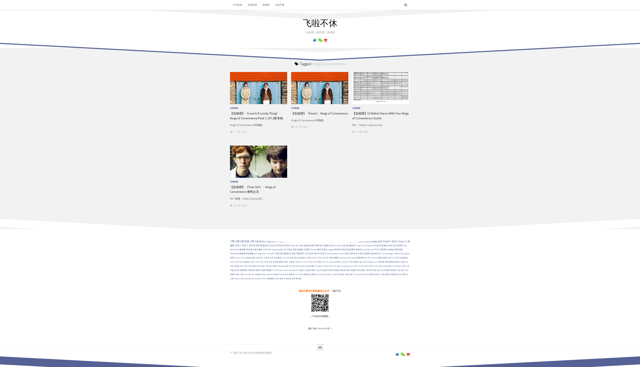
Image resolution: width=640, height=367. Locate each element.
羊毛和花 (287, 279)
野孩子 (395, 241)
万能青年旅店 (363, 241)
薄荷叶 (233, 258)
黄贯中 (275, 266)
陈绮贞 (262, 241)
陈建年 (303, 258)
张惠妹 (337, 270)
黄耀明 (336, 258)
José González (300, 266)
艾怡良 (341, 274)
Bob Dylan (244, 266)
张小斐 (291, 266)
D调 (252, 241)
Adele (317, 270)
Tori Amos (286, 258)
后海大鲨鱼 (257, 249)
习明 (265, 258)
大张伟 (335, 274)
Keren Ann (294, 245)
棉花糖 (243, 249)
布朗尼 (356, 262)
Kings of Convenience (365, 245)
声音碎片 (386, 241)
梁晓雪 (269, 270)
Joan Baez (258, 253)
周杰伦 (359, 249)
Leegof (331, 249)
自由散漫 (404, 258)
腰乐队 (353, 245)
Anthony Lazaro (328, 262)
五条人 (238, 245)
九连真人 (377, 274)
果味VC (259, 270)
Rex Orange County (371, 262)
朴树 (317, 245)
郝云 (292, 258)
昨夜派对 (384, 249)
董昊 (281, 279)
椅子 (286, 262)
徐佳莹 (275, 274)
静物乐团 (392, 262)
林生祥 (344, 249)
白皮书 (397, 258)
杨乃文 (378, 253)
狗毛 (322, 253)
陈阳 (264, 270)
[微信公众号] (320, 40)
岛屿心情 (348, 274)
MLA (241, 262)
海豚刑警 (360, 258)
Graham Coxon (338, 253)
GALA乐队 (288, 249)
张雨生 (237, 266)
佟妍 (295, 249)
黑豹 (313, 270)
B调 (257, 245)
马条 (398, 270)
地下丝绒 (252, 266)
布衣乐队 (259, 258)
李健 (298, 253)
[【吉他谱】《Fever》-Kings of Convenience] (319, 88)
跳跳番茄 (270, 279)
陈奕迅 (337, 249)
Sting (326, 266)
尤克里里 (277, 258)
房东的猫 (324, 270)
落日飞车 (239, 274)
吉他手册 (279, 4)
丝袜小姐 (376, 270)
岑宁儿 (376, 249)
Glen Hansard (273, 249)
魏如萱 (242, 253)
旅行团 (279, 253)
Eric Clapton (318, 266)
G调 (237, 241)
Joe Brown (345, 262)
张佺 (358, 270)
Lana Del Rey (249, 279)
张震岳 (400, 245)
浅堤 (390, 266)
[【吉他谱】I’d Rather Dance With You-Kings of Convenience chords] (381, 88)
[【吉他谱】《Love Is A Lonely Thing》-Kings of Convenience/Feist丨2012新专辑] (258, 88)
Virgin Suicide (239, 279)
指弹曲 (266, 4)
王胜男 (307, 249)
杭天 (322, 245)
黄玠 (402, 270)
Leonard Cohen (261, 279)
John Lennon (337, 245)
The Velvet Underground (342, 266)
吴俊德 (257, 274)
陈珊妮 (374, 241)
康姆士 (281, 262)
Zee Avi (329, 274)
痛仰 (319, 249)
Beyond (281, 266)
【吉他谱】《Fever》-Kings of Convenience (319, 113)
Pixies (354, 266)
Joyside (252, 262)
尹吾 (351, 262)
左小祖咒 (360, 253)
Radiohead (234, 253)
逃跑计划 (328, 245)
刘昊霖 (308, 270)
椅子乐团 (400, 262)
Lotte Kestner (293, 270)
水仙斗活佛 (368, 274)
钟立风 (269, 266)
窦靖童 (381, 262)
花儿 (361, 262)
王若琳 (293, 253)
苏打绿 (252, 245)
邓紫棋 (353, 270)
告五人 (245, 245)
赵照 (253, 258)
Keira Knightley (404, 254)
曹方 (302, 253)
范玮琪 (369, 270)
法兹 (270, 262)
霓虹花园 (399, 249)
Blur (366, 258)
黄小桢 (270, 258)
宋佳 (266, 262)
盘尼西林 (351, 249)
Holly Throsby (317, 258)
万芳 (307, 253)
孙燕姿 (391, 249)
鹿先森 (343, 270)
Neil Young (267, 253)
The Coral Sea (358, 274)
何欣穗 (298, 279)
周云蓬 (249, 249)
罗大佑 (272, 245)
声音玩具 (280, 245)
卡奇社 (319, 262)
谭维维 (393, 270)
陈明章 (387, 270)
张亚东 (325, 249)
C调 (232, 241)
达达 (302, 245)
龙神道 (246, 262)
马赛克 (291, 262)
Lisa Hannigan (387, 253)
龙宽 (293, 279)
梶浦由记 (307, 274)
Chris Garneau (249, 274)
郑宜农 (287, 245)
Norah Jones (351, 258)
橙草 (313, 274)
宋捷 (331, 258)
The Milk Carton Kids (280, 270)
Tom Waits (299, 274)
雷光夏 (275, 262)
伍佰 (394, 245)
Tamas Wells (283, 274)
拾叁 (312, 253)
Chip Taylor (260, 262)
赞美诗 (291, 274)
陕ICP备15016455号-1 (320, 328)
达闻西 (300, 249)
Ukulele (313, 249)
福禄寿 (307, 245)
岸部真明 (251, 270)
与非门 (263, 266)
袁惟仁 (363, 270)
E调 (242, 241)
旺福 (376, 245)
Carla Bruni (299, 262)
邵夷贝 (233, 274)
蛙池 (390, 245)
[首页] (315, 40)
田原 (286, 266)
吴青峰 (379, 258)
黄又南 (297, 258)
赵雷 (380, 241)
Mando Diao (382, 266)
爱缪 (387, 262)
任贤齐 (237, 270)
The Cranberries (310, 262)
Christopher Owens (399, 266)
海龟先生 (264, 245)
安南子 (302, 270)
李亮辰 (331, 270)
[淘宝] (325, 40)
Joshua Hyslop (321, 274)
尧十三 (391, 258)
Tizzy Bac (342, 258)
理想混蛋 (394, 274)
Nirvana (328, 253)
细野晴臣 (244, 270)
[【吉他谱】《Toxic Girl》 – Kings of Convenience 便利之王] (258, 162)
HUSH (330, 266)
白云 (406, 270)
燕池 (372, 253)
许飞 (274, 253)
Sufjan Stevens (266, 274)
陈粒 (348, 270)
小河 (265, 249)
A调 (256, 241)
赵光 (281, 249)
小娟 (396, 253)
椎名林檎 (250, 253)
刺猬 (312, 245)
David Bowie (367, 249)
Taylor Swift (234, 262)
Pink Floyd (372, 258)
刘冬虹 (337, 262)
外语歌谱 (252, 4)
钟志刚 (248, 258)
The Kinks (361, 266)
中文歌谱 (237, 4)
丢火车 (325, 258)
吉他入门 (403, 241)
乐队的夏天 (385, 274)
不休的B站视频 (320, 316)
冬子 (382, 270)
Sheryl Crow (240, 258)
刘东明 (352, 253)
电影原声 (272, 241)
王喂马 (309, 258)
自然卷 (367, 253)
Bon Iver (374, 266)
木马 (400, 274)
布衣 (346, 253)
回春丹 (385, 258)
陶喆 (385, 245)
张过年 (317, 253)
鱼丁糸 (368, 266)
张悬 (246, 241)
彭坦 (381, 245)
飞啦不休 (320, 23)
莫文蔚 (346, 245)
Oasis (277, 279)
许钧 (258, 266)
